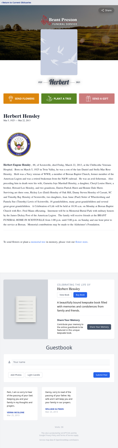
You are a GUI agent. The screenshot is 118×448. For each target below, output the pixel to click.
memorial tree (38, 241)
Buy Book (80, 294)
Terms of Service (67, 435)
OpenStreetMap (62, 440)
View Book (64, 294)
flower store (81, 241)
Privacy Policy (50, 435)
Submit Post (101, 375)
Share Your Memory (99, 327)
